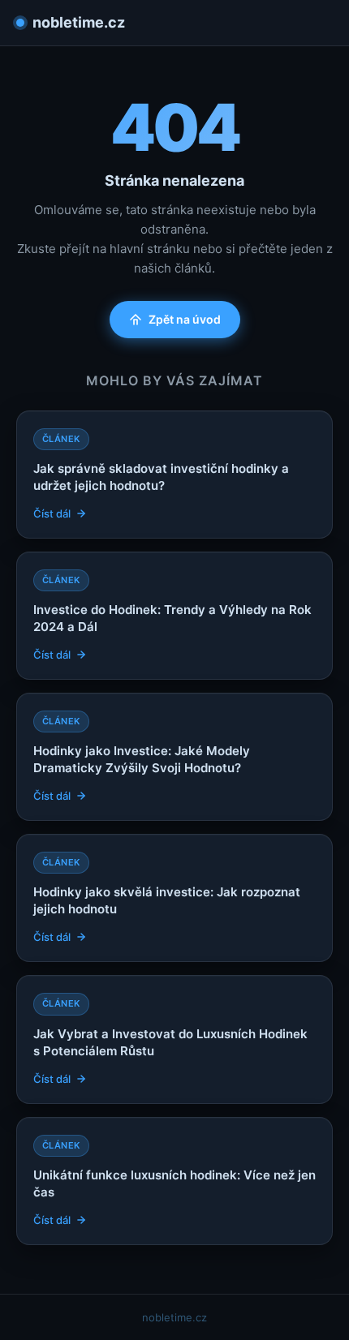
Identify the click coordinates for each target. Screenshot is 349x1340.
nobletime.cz (78, 22)
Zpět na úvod (185, 319)
